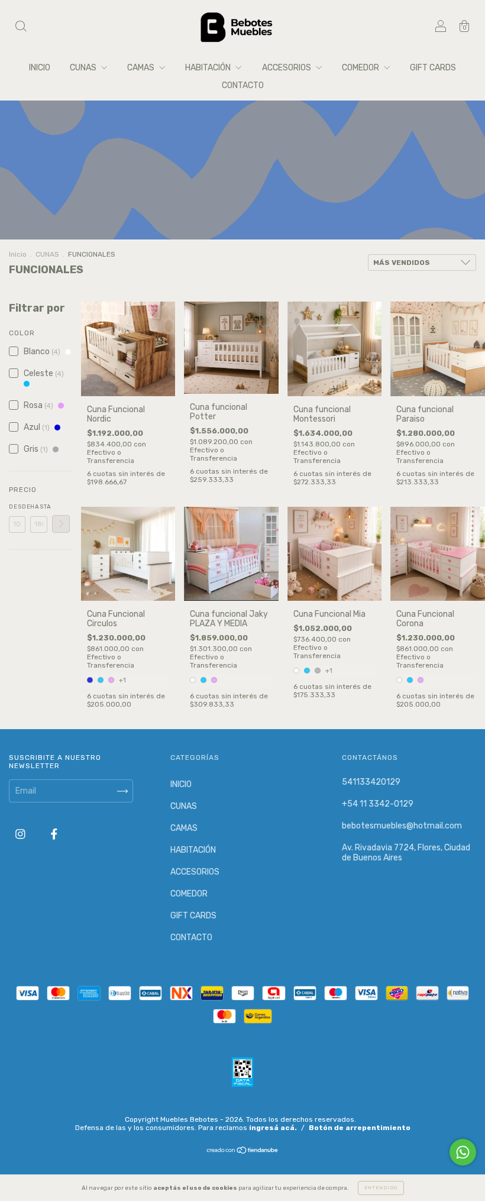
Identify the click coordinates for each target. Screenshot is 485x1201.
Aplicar (61, 524)
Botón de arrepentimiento (359, 1128)
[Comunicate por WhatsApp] (463, 1152)
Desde (17, 506)
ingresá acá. (273, 1128)
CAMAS (141, 68)
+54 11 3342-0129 (377, 804)
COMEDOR (361, 68)
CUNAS (84, 68)
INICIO (39, 68)
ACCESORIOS (287, 68)
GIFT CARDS (433, 68)
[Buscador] (21, 28)
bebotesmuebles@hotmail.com (402, 826)
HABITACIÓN (208, 68)
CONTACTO (243, 85)
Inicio (18, 254)
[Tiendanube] (243, 1152)
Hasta (38, 506)
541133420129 (371, 782)
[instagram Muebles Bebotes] (21, 835)
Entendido (380, 1187)
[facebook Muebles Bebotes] (54, 835)
